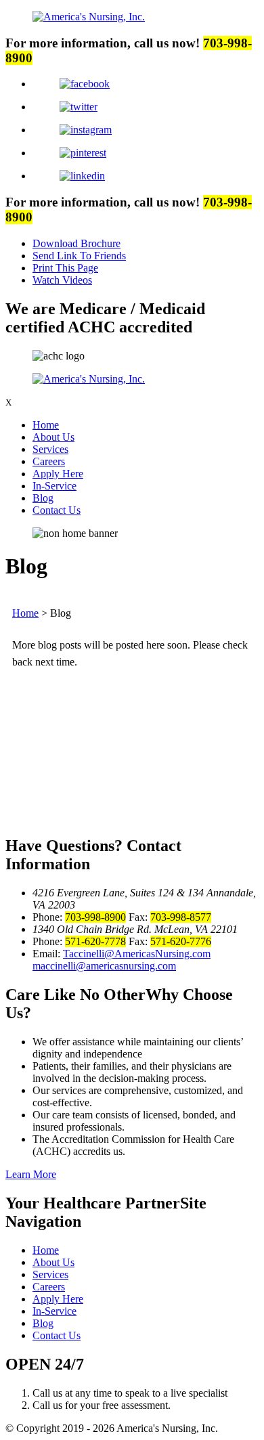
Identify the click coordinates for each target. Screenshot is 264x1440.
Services (50, 449)
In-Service (54, 486)
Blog (42, 498)
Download (76, 243)
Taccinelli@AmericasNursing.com (137, 953)
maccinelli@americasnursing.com (104, 966)
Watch (62, 280)
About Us (53, 437)
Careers (48, 461)
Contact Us (56, 510)
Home (45, 425)
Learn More (30, 1174)
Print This (65, 268)
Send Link (79, 255)
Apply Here (57, 473)
